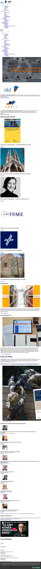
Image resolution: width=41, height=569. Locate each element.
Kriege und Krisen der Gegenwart (9, 25)
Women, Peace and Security (34, 364)
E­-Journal (5, 52)
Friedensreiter (6, 10)
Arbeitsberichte (6, 20)
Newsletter (6, 26)
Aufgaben (6, 6)
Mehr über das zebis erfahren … (5, 114)
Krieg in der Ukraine (3, 364)
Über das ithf (6, 5)
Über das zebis (6, 12)
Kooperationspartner (7, 16)
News (5, 14)
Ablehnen (33, 567)
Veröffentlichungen (5, 23)
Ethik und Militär (3, 359)
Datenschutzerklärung (4, 565)
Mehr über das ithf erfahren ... (5, 97)
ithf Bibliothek (6, 313)
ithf (2, 33)
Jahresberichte (6, 27)
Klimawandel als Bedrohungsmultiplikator (17, 364)
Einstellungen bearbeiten (4, 567)
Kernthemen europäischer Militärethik (30, 363)
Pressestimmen (6, 15)
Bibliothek (4, 18)
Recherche (6, 19)
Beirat (5, 9)
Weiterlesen (2, 146)
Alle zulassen (38, 567)
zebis (3, 11)
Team (5, 8)
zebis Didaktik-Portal (7, 354)
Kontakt (5, 17)
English (1, 29)
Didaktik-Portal (4, 22)
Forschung (6, 7)
